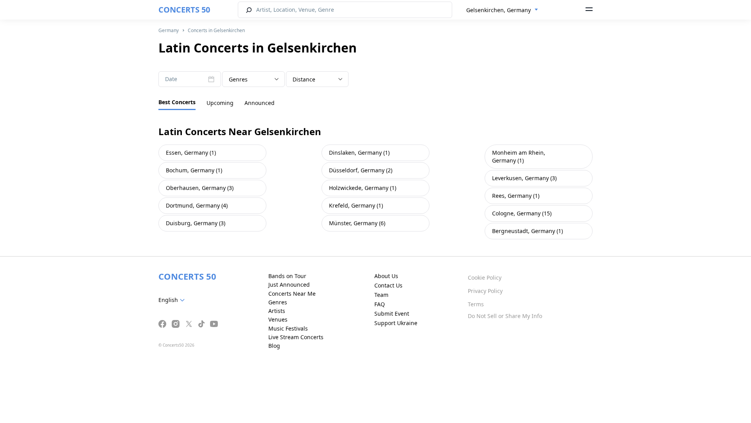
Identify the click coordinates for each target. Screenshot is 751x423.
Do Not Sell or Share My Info (505, 316)
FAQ (379, 304)
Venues (277, 319)
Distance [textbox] (304, 79)
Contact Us (388, 285)
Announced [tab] (259, 103)
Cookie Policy (484, 277)
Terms (476, 304)
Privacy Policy (485, 291)
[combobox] (502, 10)
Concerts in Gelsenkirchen (216, 30)
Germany (168, 30)
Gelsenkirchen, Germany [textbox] (498, 10)
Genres (277, 302)
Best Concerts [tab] (177, 102)
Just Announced (289, 284)
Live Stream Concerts (295, 337)
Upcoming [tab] (220, 103)
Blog (274, 345)
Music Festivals (288, 328)
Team (381, 294)
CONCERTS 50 (184, 9)
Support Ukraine (395, 323)
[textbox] (253, 79)
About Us (386, 276)
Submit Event (391, 313)
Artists (276, 311)
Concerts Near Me (292, 293)
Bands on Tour (287, 276)
